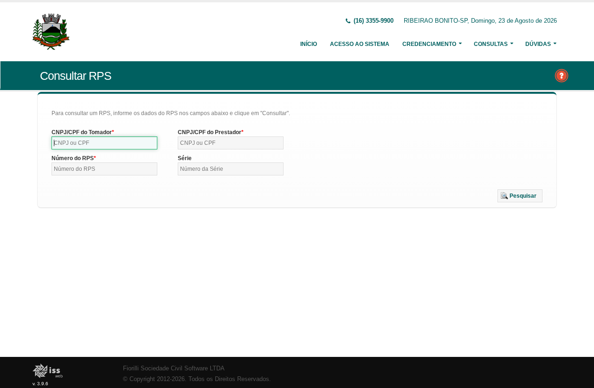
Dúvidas (538, 44)
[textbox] (104, 142)
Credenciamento (429, 44)
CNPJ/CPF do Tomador (82, 132)
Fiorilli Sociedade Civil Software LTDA (174, 368)
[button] (519, 195)
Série (185, 158)
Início (308, 44)
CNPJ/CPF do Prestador (209, 132)
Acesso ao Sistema (359, 44)
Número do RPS (73, 158)
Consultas (491, 44)
